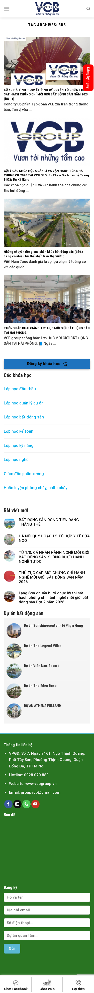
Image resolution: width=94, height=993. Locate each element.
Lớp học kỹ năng (19, 445)
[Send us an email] (17, 804)
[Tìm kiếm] (88, 8)
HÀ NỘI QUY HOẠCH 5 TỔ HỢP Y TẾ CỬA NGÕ (54, 538)
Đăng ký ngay (88, 77)
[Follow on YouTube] (35, 804)
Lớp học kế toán (18, 431)
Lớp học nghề (17, 459)
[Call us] (26, 804)
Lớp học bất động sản (24, 417)
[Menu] (7, 8)
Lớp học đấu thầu (20, 388)
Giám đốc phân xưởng (24, 473)
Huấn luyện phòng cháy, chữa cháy (35, 487)
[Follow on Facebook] (8, 804)
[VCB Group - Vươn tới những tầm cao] (47, 8)
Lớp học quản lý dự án (24, 403)
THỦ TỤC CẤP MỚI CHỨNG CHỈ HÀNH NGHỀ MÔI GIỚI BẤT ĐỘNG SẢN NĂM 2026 (52, 577)
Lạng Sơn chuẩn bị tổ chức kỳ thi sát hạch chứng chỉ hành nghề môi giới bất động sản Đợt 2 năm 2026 (53, 597)
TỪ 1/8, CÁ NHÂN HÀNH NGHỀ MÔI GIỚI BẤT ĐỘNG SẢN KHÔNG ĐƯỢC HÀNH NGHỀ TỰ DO (54, 557)
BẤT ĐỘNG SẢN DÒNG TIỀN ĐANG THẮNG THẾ (49, 522)
